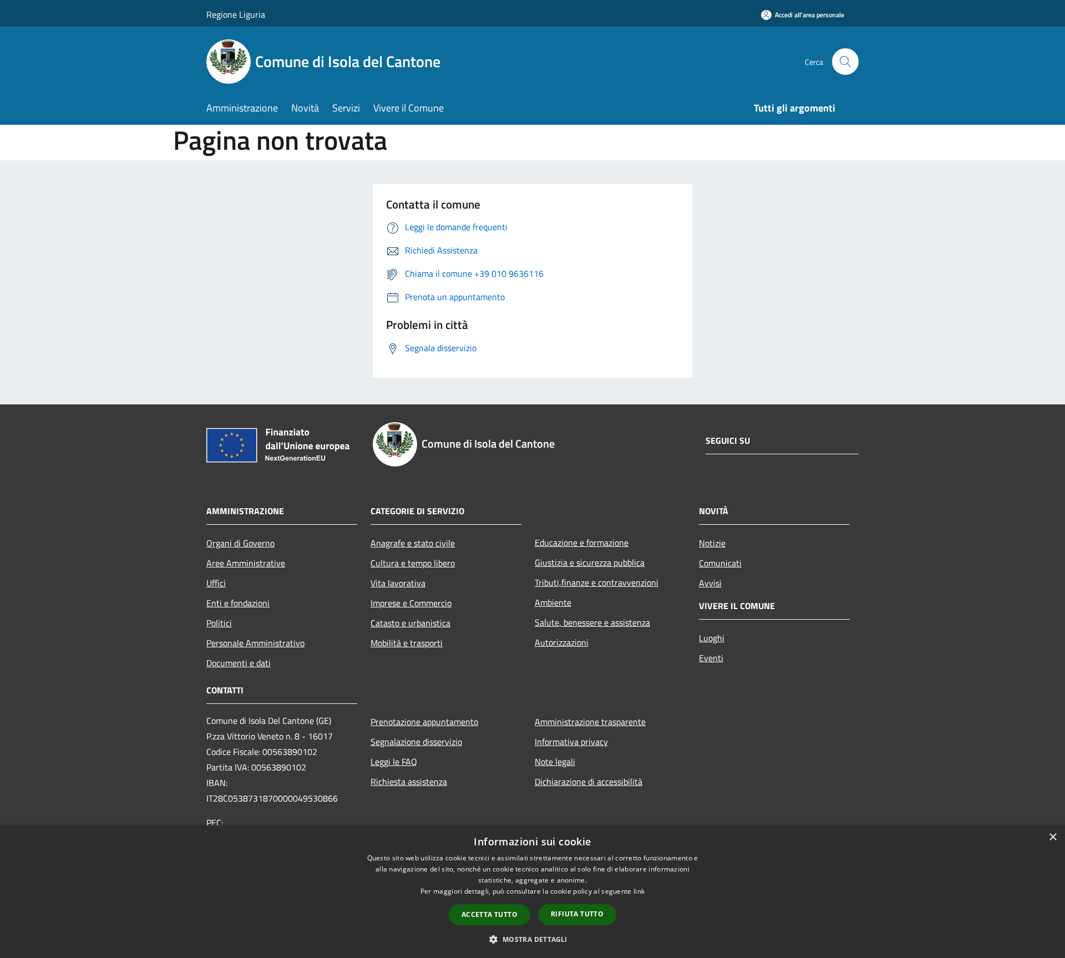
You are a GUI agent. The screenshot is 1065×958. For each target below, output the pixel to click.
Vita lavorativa (398, 583)
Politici (219, 623)
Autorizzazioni (562, 642)
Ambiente (553, 602)
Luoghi (711, 638)
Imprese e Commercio (411, 603)
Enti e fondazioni (238, 603)
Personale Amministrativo (255, 643)
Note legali (555, 761)
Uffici (216, 583)
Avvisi (710, 583)
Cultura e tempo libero (413, 563)
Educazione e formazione (581, 542)
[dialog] (532, 891)
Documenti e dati (238, 663)
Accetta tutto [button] (490, 914)
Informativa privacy (571, 741)
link (639, 891)
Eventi (711, 658)
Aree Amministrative (245, 563)
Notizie (712, 543)
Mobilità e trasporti (407, 643)
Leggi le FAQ (394, 761)
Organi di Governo (240, 543)
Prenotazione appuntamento (424, 721)
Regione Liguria (235, 14)
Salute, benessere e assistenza (592, 622)
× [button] (1052, 837)
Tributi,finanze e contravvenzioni (596, 582)
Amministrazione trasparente (590, 721)
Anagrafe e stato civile (413, 543)
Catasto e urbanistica (410, 623)
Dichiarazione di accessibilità (588, 781)
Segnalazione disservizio (416, 741)
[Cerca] (845, 61)
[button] (532, 939)
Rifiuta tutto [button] (577, 914)
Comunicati (720, 563)
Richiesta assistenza (409, 781)
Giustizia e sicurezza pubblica (590, 562)
